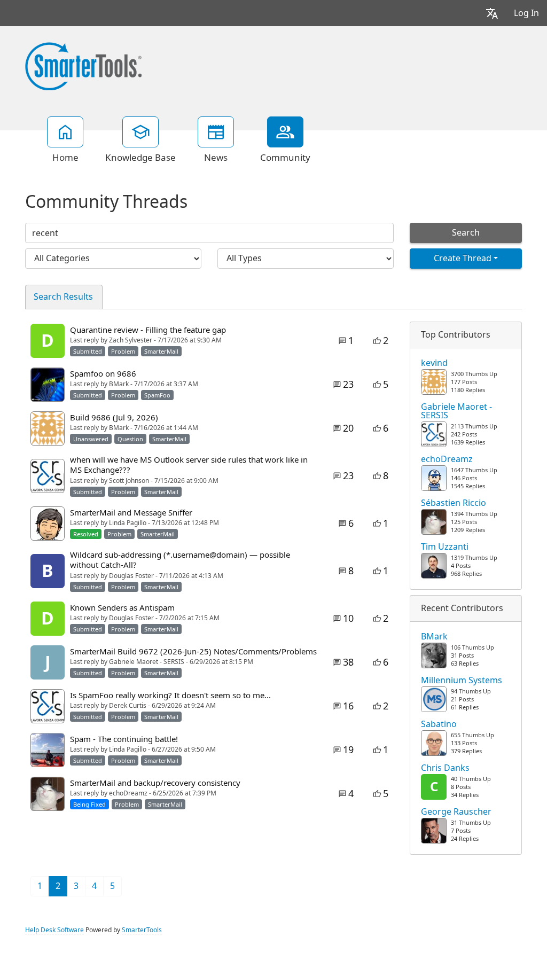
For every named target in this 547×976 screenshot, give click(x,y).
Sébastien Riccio (453, 503)
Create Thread (462, 258)
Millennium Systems (461, 680)
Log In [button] (526, 13)
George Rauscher (456, 812)
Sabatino (439, 724)
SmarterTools (142, 930)
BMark (434, 637)
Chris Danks (445, 768)
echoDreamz (447, 459)
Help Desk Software (54, 930)
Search (466, 233)
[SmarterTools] (83, 65)
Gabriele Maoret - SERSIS (456, 411)
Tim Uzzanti (444, 547)
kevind (434, 363)
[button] (492, 13)
